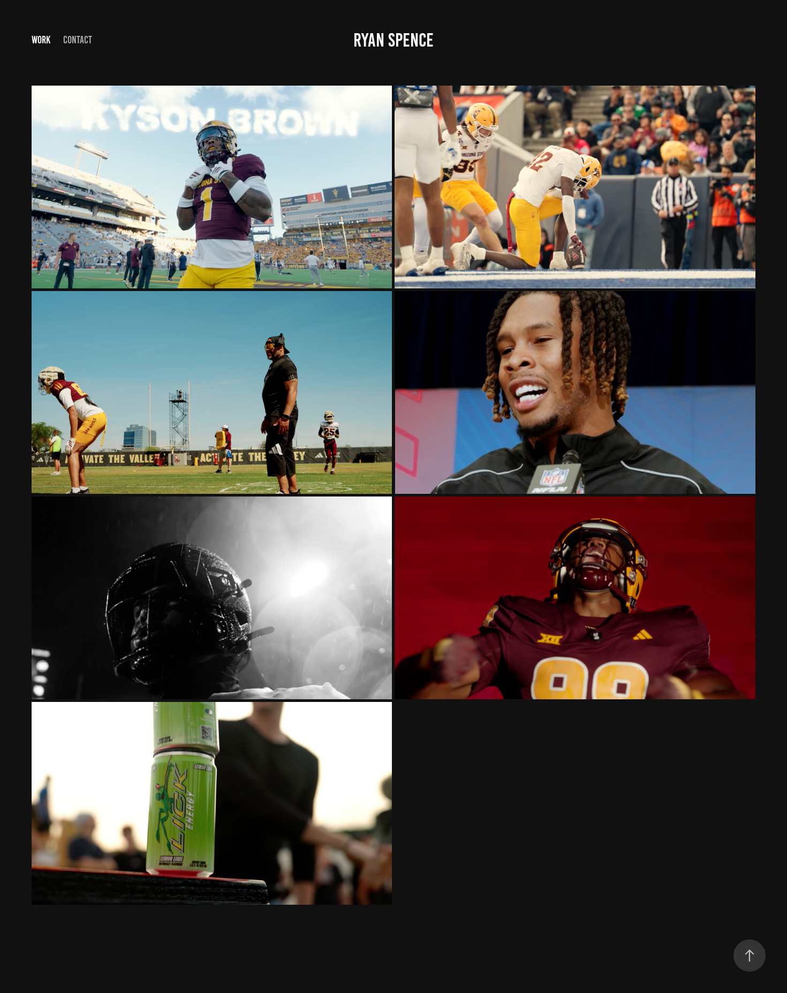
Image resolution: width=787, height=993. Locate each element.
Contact (77, 39)
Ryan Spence (393, 40)
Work (41, 39)
